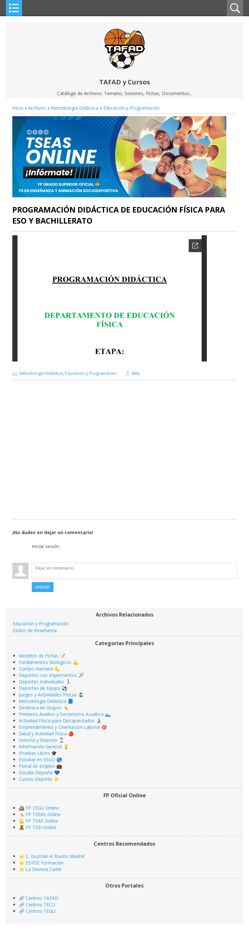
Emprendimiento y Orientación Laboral (59, 727)
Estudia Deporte (36, 772)
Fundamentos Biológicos (45, 662)
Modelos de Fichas (38, 656)
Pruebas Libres (34, 753)
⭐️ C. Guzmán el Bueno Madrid (51, 856)
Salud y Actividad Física (43, 733)
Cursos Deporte (35, 779)
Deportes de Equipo (40, 688)
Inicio (17, 108)
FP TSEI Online (41, 827)
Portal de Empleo (37, 766)
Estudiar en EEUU (37, 759)
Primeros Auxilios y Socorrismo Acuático (61, 714)
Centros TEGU (40, 911)
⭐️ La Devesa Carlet (40, 869)
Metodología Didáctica (75, 108)
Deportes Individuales (41, 682)
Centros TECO (40, 904)
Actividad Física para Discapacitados (57, 720)
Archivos (37, 108)
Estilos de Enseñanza (35, 630)
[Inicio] (124, 67)
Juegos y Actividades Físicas (48, 695)
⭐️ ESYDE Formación (41, 863)
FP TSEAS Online (43, 814)
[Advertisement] (124, 450)
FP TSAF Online (42, 821)
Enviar (43, 587)
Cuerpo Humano (36, 669)
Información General (40, 746)
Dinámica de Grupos (40, 707)
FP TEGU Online (42, 808)
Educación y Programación (131, 108)
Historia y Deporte (38, 740)
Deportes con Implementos (48, 675)
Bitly (136, 373)
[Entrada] (37, 554)
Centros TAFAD (42, 898)
